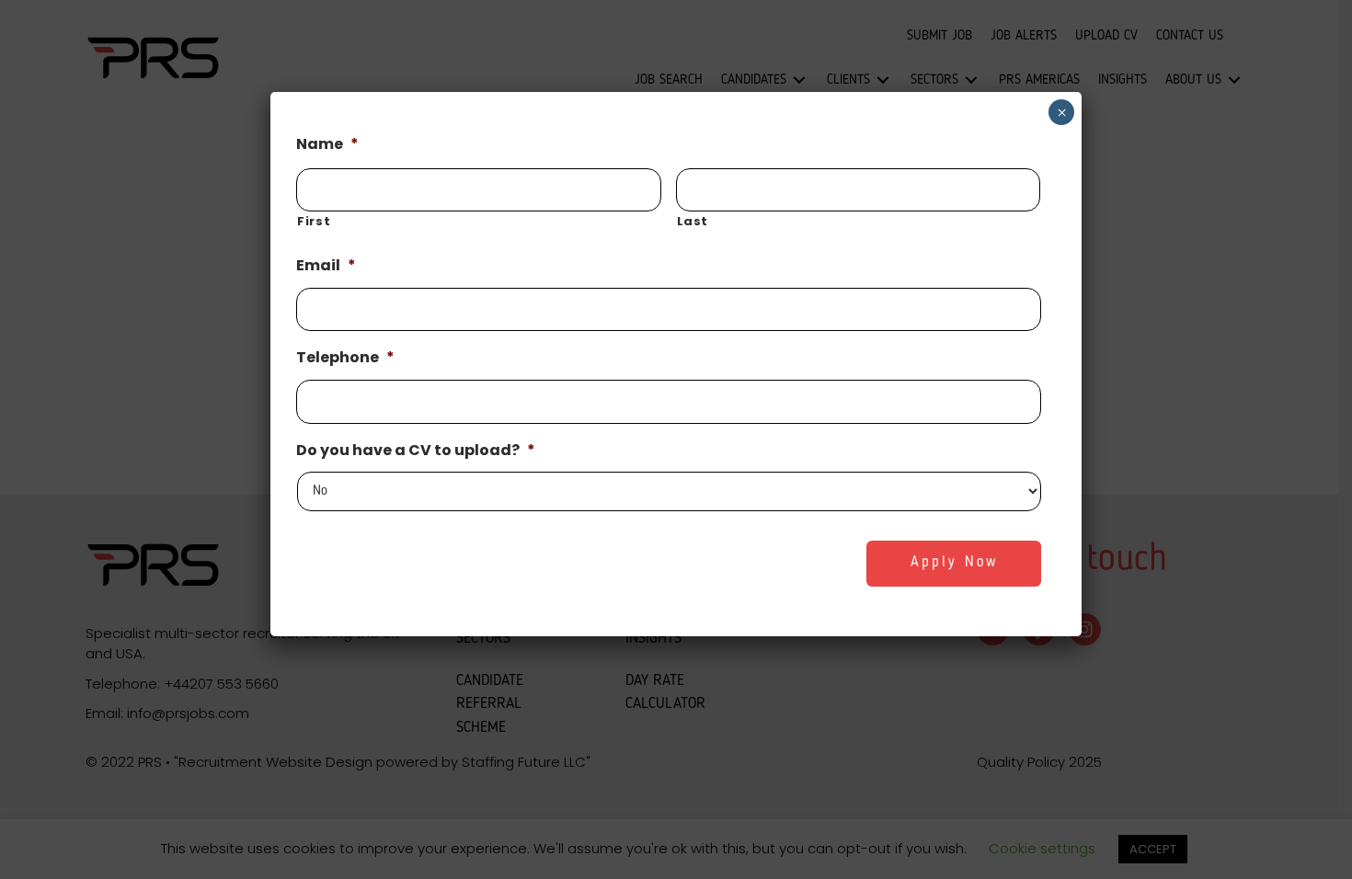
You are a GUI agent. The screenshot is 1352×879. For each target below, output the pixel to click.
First (313, 221)
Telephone (345, 358)
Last (693, 221)
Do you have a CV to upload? (415, 451)
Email (326, 266)
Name (327, 144)
